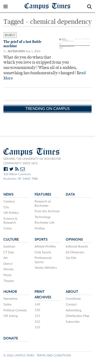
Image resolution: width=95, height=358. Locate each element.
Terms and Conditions (53, 355)
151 (37, 315)
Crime (7, 228)
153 (37, 327)
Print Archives (43, 294)
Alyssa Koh (16, 51)
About (72, 292)
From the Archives (47, 211)
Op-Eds (71, 257)
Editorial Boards (77, 246)
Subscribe (72, 321)
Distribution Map (77, 315)
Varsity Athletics (46, 267)
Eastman (9, 246)
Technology (43, 217)
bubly (10, 35)
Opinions (74, 239)
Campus (9, 201)
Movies (8, 269)
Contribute (73, 298)
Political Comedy (15, 310)
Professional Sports (43, 260)
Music (7, 275)
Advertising (73, 310)
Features (43, 194)
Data (70, 194)
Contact (71, 304)
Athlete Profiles (45, 246)
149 (37, 304)
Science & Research (10, 220)
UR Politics (11, 212)
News (8, 194)
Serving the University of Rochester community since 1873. (32, 161)
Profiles (40, 228)
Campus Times (48, 6)
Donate (10, 338)
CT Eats (8, 252)
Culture (11, 239)
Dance (7, 263)
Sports (41, 239)
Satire (7, 304)
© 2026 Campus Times (18, 355)
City (6, 207)
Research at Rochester (43, 203)
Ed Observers (75, 252)
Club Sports (43, 252)
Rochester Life (44, 222)
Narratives (10, 298)
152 (37, 321)
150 (37, 310)
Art (5, 257)
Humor (10, 292)
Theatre (8, 280)
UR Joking (10, 315)
